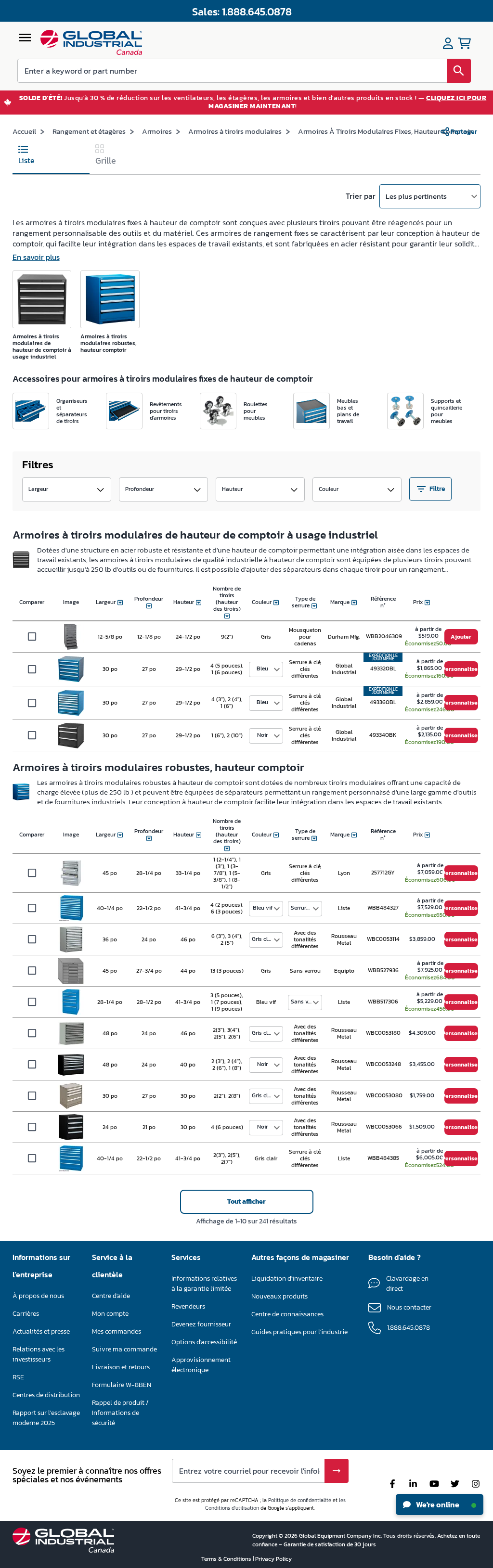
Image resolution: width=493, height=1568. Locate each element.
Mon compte (110, 1314)
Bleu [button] (262, 668)
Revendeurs (188, 1306)
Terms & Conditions (227, 1559)
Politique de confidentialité (299, 1500)
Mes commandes (116, 1331)
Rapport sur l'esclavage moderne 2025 (46, 1418)
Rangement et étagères (89, 131)
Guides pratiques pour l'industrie (299, 1332)
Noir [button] (262, 735)
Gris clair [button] (263, 939)
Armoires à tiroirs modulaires (235, 131)
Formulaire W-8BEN (121, 1385)
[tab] (51, 157)
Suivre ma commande (124, 1349)
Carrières (26, 1314)
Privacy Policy (273, 1559)
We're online (437, 1504)
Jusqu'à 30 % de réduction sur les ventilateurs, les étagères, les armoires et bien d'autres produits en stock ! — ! (253, 102)
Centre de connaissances (287, 1314)
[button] (67, 489)
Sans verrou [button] (306, 1001)
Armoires (157, 131)
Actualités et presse (41, 1331)
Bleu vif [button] (262, 907)
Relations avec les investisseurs (39, 1354)
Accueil (24, 131)
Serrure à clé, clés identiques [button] (306, 907)
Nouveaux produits (279, 1296)
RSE (18, 1377)
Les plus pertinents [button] (416, 196)
